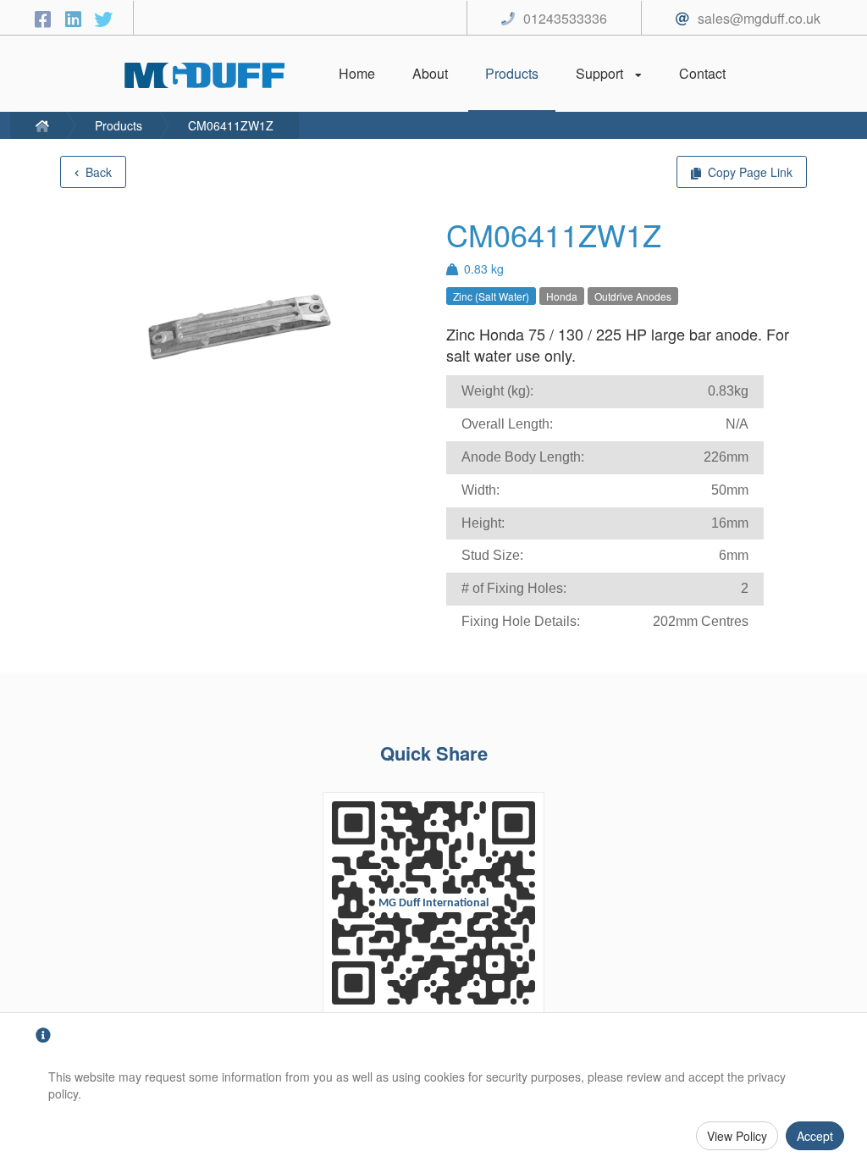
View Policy (737, 1135)
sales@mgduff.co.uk (759, 18)
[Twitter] (103, 18)
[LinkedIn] (75, 18)
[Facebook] (45, 18)
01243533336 (565, 18)
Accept (815, 1135)
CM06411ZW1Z (230, 125)
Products (118, 125)
